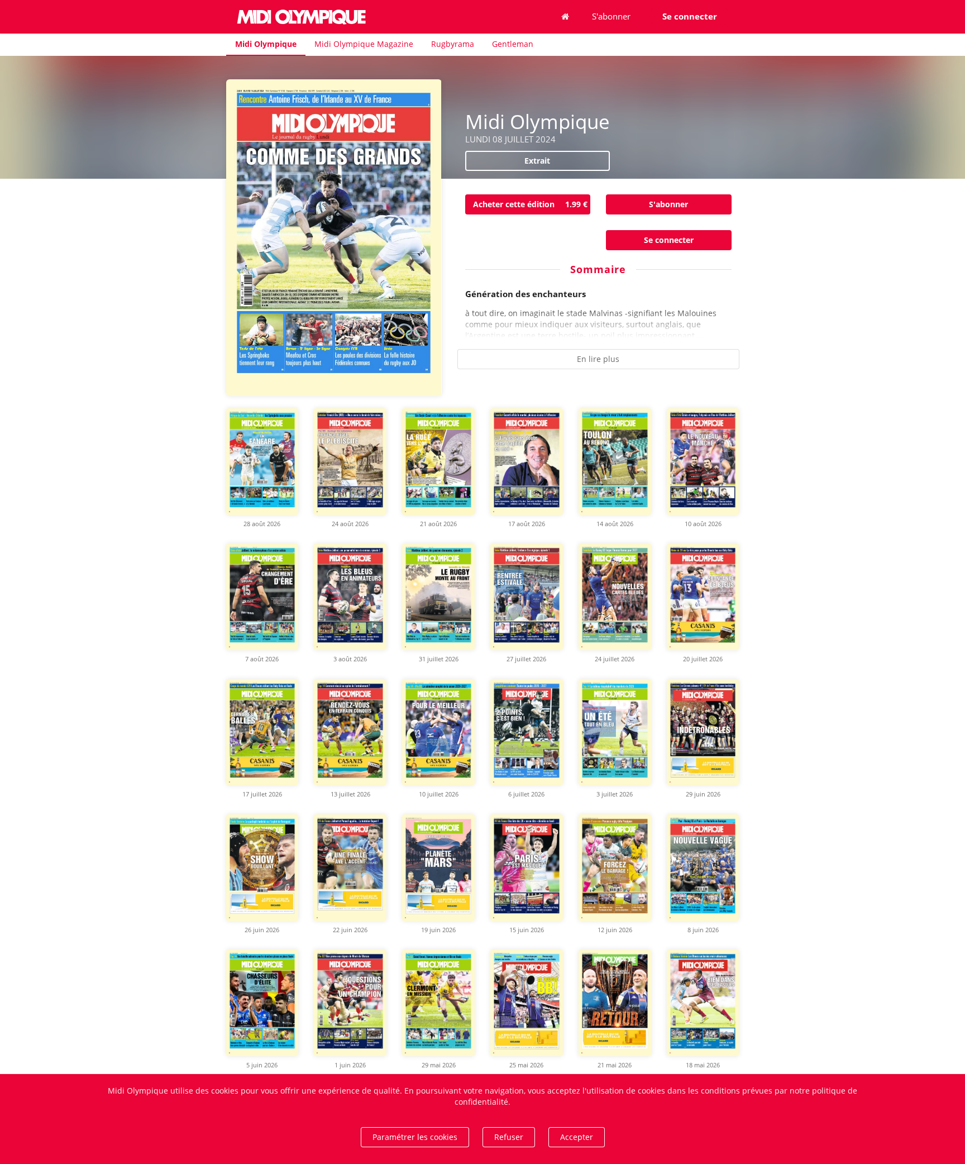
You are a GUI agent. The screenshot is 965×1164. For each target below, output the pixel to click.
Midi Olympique (266, 44)
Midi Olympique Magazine (363, 44)
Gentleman (512, 44)
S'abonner (611, 16)
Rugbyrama (452, 44)
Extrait (537, 160)
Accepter (576, 1137)
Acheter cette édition (530, 204)
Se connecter (669, 240)
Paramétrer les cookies (414, 1137)
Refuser (508, 1137)
